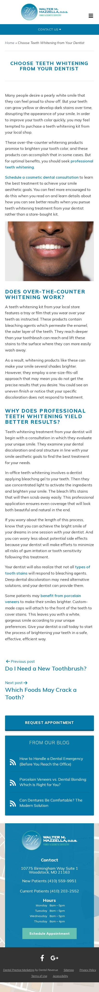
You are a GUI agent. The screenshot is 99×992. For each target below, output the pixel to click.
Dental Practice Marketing (18, 970)
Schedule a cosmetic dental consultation (42, 177)
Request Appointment (49, 722)
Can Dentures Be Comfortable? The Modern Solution (50, 803)
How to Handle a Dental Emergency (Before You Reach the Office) (51, 761)
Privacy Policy (88, 970)
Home (9, 43)
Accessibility (60, 976)
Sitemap (69, 970)
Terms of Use (39, 976)
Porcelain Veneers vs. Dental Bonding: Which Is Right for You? (53, 782)
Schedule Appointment (49, 933)
